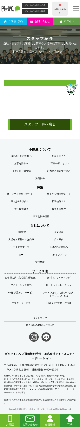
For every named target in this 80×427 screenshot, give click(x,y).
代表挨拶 (21, 232)
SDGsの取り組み (59, 247)
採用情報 (40, 262)
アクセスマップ (21, 247)
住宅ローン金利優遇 (21, 285)
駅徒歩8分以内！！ (21, 201)
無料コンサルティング (58, 277)
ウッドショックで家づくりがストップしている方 (59, 294)
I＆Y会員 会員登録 (21, 170)
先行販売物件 (21, 209)
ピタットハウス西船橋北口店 (35, 11)
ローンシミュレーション (59, 285)
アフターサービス (21, 303)
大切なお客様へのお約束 (21, 239)
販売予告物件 (59, 209)
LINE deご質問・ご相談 (58, 303)
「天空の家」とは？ (58, 163)
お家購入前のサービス (58, 170)
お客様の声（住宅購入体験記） (21, 277)
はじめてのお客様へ (21, 155)
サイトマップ (40, 318)
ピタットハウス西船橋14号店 (35, 5)
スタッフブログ (59, 254)
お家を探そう (59, 155)
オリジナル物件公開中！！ (21, 193)
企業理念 (58, 232)
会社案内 (58, 239)
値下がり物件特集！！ (58, 193)
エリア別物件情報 (40, 216)
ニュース (21, 254)
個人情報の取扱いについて (40, 325)
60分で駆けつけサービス (21, 292)
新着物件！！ (59, 201)
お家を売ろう (21, 163)
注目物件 (40, 178)
